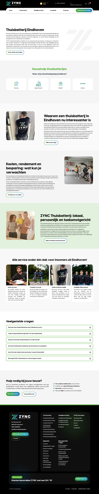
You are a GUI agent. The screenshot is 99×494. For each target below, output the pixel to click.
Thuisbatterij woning (49, 420)
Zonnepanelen (78, 418)
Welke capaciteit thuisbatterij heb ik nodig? (63, 457)
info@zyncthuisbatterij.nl (76, 5)
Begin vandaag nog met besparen (55, 240)
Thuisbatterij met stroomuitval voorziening (63, 463)
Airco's (76, 423)
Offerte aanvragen (51, 142)
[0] (89, 3)
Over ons (45, 453)
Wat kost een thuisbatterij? (62, 452)
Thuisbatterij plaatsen (64, 449)
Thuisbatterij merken (49, 429)
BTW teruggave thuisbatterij (62, 446)
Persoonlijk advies (13, 394)
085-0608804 (61, 3)
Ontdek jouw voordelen (15, 194)
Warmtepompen (78, 420)
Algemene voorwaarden (47, 461)
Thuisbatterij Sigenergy (49, 436)
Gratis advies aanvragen (15, 52)
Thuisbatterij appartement (47, 426)
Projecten (61, 427)
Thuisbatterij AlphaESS (49, 431)
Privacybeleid (47, 464)
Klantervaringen (47, 448)
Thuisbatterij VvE (48, 423)
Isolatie (76, 425)
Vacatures (46, 456)
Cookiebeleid (47, 467)
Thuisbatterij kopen (48, 418)
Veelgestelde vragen (49, 446)
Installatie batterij (63, 424)
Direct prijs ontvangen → (20, 434)
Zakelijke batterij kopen (65, 418)
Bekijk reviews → (81, 478)
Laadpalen (77, 427)
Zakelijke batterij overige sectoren (63, 421)
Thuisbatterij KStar (48, 434)
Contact (15, 438)
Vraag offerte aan (29, 394)
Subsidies (45, 458)
